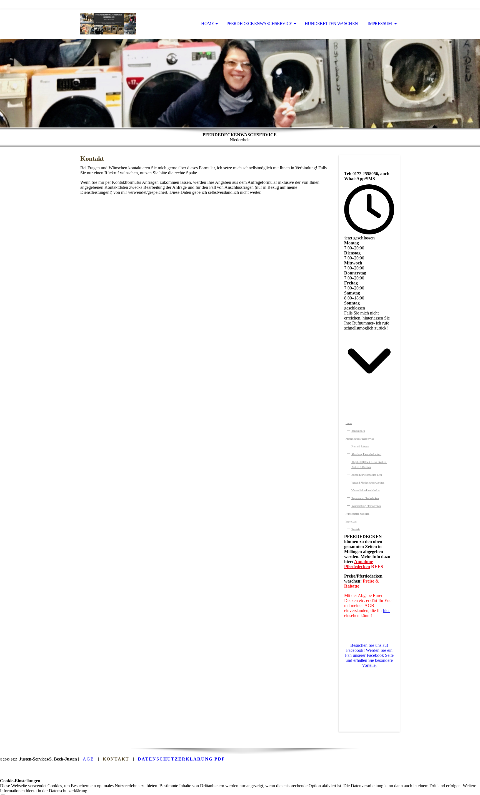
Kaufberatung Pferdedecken (366, 506)
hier (386, 610)
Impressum (380, 23)
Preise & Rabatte (360, 446)
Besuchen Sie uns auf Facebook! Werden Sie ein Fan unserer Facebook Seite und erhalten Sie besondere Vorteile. (369, 655)
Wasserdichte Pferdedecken (365, 490)
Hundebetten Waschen (331, 23)
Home (207, 23)
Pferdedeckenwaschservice (259, 23)
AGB (88, 759)
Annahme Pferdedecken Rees (366, 475)
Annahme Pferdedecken (358, 564)
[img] (108, 24)
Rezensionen (358, 431)
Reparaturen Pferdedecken (365, 498)
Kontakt (355, 529)
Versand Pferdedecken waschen (367, 482)
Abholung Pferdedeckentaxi (366, 454)
